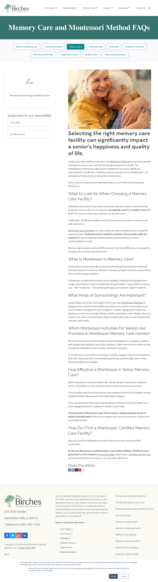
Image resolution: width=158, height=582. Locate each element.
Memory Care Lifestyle (126, 534)
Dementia (113, 46)
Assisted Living (69, 8)
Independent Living (69, 54)
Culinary (107, 8)
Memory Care (89, 8)
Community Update (53, 46)
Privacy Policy (24, 547)
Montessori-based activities (81, 230)
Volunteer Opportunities (127, 554)
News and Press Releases (127, 547)
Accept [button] (113, 576)
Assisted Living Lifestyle (127, 521)
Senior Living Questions (115, 54)
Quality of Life (91, 54)
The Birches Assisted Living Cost (131, 496)
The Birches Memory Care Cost (130, 502)
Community (49, 8)
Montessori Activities (43, 54)
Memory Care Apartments (128, 541)
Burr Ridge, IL (66, 529)
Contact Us (141, 8)
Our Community (123, 515)
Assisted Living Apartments (128, 528)
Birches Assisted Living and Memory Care (135, 509)
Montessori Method (119, 161)
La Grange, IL (66, 533)
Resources (123, 8)
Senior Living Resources (26, 46)
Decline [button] (124, 576)
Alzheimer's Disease (134, 46)
